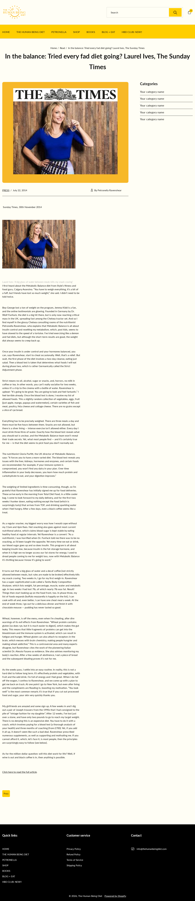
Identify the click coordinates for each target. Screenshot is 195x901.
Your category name (152, 91)
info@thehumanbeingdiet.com (152, 849)
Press (5, 190)
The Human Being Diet (90, 895)
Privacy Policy (74, 849)
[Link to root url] (18, 12)
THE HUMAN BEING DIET (15, 854)
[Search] (175, 12)
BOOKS (6, 870)
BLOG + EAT (8, 876)
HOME (5, 849)
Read (62, 47)
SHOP (5, 865)
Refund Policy (73, 854)
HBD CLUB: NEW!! (12, 881)
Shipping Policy (74, 865)
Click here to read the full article (19, 771)
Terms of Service (75, 859)
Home (53, 47)
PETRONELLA (9, 859)
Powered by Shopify (115, 895)
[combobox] (146, 12)
